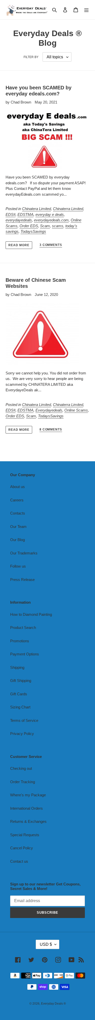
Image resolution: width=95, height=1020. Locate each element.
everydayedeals (19, 220)
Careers (17, 500)
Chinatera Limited (36, 209)
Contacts (17, 513)
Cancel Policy (21, 848)
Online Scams (76, 410)
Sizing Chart (20, 707)
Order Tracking (22, 782)
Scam (45, 226)
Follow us (18, 566)
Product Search (23, 627)
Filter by (31, 57)
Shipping (17, 667)
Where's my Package (28, 795)
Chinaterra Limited (68, 209)
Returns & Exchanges (28, 821)
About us (17, 486)
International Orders (26, 808)
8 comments (51, 429)
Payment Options (24, 654)
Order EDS (29, 226)
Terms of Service (24, 720)
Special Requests (24, 835)
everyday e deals (49, 214)
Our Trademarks (23, 553)
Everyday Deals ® (53, 1003)
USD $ (46, 944)
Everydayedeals (48, 410)
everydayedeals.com (51, 220)
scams (57, 226)
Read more (18, 245)
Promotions (19, 641)
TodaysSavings (33, 231)
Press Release (22, 579)
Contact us (19, 861)
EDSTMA (25, 214)
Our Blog (17, 540)
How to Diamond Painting (31, 614)
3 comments (51, 245)
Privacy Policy (22, 733)
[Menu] (86, 9)
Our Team (18, 526)
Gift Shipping (20, 680)
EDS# (10, 214)
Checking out (21, 768)
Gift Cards (18, 694)
